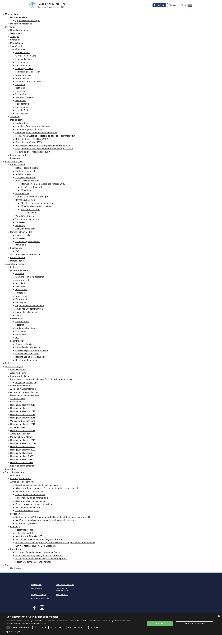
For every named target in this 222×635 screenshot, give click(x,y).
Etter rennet (21, 299)
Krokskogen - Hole (24, 68)
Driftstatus (15, 475)
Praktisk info (21, 289)
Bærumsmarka (22, 52)
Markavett (15, 158)
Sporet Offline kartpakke (27, 510)
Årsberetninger (17, 427)
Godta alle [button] (160, 624)
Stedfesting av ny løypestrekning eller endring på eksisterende (45, 520)
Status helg (31, 212)
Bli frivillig (9, 363)
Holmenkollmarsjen (19, 270)
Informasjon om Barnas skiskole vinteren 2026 (43, 184)
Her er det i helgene (30, 209)
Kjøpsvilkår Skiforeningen (27, 20)
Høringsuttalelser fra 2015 (22, 417)
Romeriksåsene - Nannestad (28, 81)
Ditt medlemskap (18, 17)
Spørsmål (20, 325)
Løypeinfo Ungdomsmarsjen (29, 309)
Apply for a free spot (25, 228)
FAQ (17, 251)
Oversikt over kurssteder (27, 353)
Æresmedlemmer (18, 373)
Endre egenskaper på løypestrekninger (34, 504)
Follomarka (20, 100)
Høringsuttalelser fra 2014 (22, 424)
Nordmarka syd (22, 78)
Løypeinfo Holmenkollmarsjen (29, 305)
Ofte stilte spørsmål (40, 598)
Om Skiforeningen (14, 366)
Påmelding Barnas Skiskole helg (36, 206)
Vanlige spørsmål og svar (27, 219)
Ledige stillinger (38, 594)
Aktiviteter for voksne (15, 264)
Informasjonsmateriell (20, 478)
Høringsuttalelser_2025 (21, 462)
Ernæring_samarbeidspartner (29, 276)
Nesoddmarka (22, 104)
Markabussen (16, 318)
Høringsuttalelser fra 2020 (23, 443)
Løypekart (15, 514)
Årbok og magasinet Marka (23, 389)
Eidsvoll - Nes (21, 113)
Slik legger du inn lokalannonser (30, 501)
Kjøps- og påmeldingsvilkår (23, 465)
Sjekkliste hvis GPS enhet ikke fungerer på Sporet (39, 539)
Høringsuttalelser (18, 408)
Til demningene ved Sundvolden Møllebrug (36, 132)
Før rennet (20, 292)
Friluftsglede (16, 248)
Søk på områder (18, 49)
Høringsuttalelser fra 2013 (22, 430)
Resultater (20, 286)
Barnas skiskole (17, 164)
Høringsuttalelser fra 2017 (22, 411)
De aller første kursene (26, 360)
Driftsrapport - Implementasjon (30, 494)
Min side (173, 5)
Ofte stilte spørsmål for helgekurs (37, 203)
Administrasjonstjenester (22, 481)
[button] (187, 5)
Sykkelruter (15, 39)
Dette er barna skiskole (26, 168)
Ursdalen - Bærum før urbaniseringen (33, 126)
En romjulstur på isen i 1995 (28, 142)
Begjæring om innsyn (25, 382)
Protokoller (15, 401)
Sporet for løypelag (14, 472)
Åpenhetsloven (17, 398)
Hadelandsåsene (23, 59)
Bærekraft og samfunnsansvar (24, 395)
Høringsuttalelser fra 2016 (22, 414)
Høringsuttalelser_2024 (21, 459)
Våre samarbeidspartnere (22, 421)
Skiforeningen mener (20, 385)
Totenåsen (20, 91)
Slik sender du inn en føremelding (31, 497)
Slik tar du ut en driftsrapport (29, 491)
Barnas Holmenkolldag (21, 232)
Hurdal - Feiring (22, 110)
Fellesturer (15, 267)
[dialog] (111, 624)
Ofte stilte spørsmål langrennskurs (31, 350)
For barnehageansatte (26, 171)
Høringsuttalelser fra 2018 (22, 405)
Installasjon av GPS (24, 533)
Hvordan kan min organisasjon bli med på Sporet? (39, 555)
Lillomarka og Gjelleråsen (27, 71)
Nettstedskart (62, 594)
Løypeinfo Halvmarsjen (26, 312)
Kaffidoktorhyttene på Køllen (29, 129)
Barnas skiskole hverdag (27, 180)
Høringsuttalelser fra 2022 (23, 449)
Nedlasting (15, 568)
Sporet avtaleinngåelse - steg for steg (33, 562)
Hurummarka (21, 62)
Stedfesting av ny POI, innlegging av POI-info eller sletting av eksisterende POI (52, 517)
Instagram (41, 607)
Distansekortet (17, 260)
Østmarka (20, 87)
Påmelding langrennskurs (27, 347)
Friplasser (20, 222)
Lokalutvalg (36, 588)
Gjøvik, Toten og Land (25, 55)
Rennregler (20, 302)
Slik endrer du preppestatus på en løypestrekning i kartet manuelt (46, 488)
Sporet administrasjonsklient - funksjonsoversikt (38, 485)
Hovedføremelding (19, 30)
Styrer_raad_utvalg (19, 376)
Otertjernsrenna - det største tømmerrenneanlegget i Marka (44, 148)
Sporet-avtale (16, 549)
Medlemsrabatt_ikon (25, 328)
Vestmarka (20, 94)
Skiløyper (14, 36)
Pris (17, 337)
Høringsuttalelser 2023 (21, 453)
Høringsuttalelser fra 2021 (22, 446)
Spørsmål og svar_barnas (27, 241)
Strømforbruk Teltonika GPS (28, 536)
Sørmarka (20, 84)
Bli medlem (159, 5)
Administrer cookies (65, 584)
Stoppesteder (22, 321)
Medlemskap (11, 14)
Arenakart (20, 283)
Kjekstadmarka (22, 65)
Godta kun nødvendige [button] (194, 624)
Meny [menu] (190, 5)
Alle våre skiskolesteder (32, 187)
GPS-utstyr (15, 526)
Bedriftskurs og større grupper (30, 357)
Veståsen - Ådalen (24, 97)
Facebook (33, 607)
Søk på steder (17, 46)
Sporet (8, 565)
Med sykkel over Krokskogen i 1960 (32, 152)
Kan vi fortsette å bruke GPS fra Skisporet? (35, 546)
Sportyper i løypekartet (26, 523)
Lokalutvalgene (17, 369)
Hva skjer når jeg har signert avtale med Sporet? (38, 552)
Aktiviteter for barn (14, 161)
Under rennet (21, 296)
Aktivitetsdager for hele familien (25, 254)
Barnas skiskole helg (25, 200)
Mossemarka (21, 107)
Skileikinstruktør (23, 174)
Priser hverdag (22, 193)
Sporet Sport (11, 469)
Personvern (36, 584)
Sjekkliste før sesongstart (27, 507)
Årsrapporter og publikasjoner (24, 392)
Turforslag (15, 116)
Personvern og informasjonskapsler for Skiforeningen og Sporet (41, 379)
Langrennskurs (17, 341)
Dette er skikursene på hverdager (31, 196)
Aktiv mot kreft (22, 280)
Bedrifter (19, 273)
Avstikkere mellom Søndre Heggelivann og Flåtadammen (42, 145)
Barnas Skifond (17, 257)
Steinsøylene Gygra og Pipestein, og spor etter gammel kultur (45, 136)
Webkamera (16, 33)
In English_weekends (25, 177)
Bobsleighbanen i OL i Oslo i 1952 (31, 139)
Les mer (44, 623)
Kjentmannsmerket (19, 155)
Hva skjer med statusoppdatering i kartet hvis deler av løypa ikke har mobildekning (55, 542)
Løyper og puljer (23, 235)
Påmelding (26, 190)
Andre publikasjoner (20, 433)
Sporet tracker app (24, 530)
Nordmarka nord (23, 75)
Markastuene (16, 43)
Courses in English (24, 344)
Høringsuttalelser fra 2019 (22, 440)
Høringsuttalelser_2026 (21, 456)
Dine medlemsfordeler (21, 23)
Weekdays (20, 225)
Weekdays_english (24, 216)
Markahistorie (17, 120)
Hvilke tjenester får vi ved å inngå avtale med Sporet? (41, 558)
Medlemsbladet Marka (21, 437)
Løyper (18, 315)
